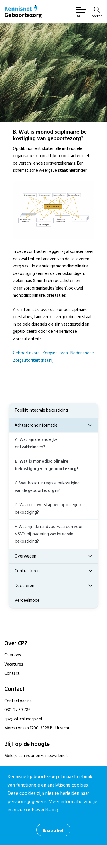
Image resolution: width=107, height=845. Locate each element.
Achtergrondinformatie (36, 425)
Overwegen (25, 556)
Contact (12, 673)
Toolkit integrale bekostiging (41, 410)
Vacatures (13, 664)
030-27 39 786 (17, 709)
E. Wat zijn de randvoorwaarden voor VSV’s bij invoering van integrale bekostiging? (49, 534)
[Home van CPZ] (23, 11)
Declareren (24, 585)
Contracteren (27, 570)
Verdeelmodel (28, 600)
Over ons (12, 655)
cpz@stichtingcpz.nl (23, 719)
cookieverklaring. (41, 810)
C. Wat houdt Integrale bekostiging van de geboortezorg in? (47, 487)
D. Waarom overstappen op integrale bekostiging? (49, 508)
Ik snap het (53, 830)
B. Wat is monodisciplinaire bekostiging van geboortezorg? (46, 465)
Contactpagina (18, 701)
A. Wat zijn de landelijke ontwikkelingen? (36, 443)
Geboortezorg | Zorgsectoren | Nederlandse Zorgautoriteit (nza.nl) (53, 356)
